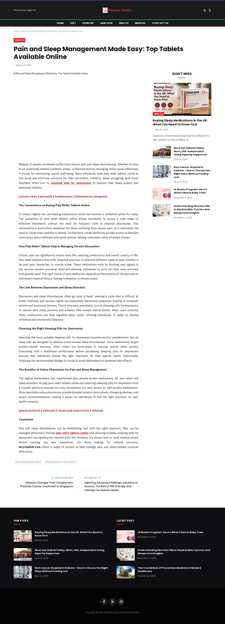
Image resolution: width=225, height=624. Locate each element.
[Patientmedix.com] (117, 10)
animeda (97, 410)
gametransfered (29, 410)
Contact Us (160, 23)
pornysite (46, 196)
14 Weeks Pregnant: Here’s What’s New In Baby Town (190, 191)
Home (60, 23)
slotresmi (49, 410)
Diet (73, 23)
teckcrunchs (81, 410)
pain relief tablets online (28, 461)
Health (123, 23)
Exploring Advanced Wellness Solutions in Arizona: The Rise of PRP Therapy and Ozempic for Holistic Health (111, 486)
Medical (140, 23)
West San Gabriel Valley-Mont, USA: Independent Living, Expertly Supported (190, 151)
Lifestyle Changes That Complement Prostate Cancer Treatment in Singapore (46, 484)
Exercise (88, 23)
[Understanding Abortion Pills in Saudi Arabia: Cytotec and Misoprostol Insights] (162, 210)
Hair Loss (106, 23)
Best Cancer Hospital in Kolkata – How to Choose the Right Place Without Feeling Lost (192, 172)
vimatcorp (64, 410)
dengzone (100, 196)
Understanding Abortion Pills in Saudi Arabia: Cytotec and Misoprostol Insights (192, 209)
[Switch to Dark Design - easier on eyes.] (209, 10)
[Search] (205, 10)
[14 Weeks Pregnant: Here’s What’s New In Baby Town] (162, 193)
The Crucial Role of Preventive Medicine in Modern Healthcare (169, 569)
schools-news (28, 196)
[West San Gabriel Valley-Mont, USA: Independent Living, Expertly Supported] (162, 152)
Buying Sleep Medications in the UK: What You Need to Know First (180, 122)
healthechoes (64, 196)
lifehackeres (83, 196)
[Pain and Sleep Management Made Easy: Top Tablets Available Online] (78, 114)
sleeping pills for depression (60, 461)
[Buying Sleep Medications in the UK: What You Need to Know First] (182, 99)
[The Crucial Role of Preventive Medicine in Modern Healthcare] (126, 572)
